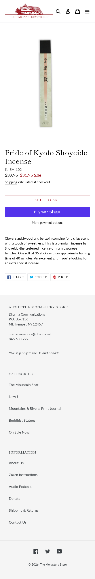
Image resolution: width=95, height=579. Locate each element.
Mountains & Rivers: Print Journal (35, 408)
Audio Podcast (20, 486)
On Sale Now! (19, 432)
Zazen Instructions (23, 474)
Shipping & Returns (23, 510)
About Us (16, 463)
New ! (13, 396)
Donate (14, 498)
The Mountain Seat (23, 384)
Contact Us (18, 522)
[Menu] (87, 11)
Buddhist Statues (22, 420)
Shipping (11, 182)
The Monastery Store (53, 564)
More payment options (47, 222)
